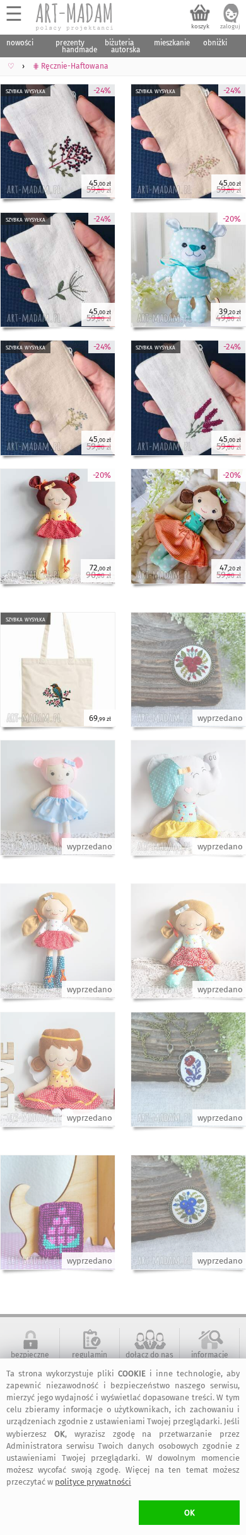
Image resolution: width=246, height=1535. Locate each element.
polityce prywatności (93, 1482)
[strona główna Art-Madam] (75, 17)
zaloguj (230, 26)
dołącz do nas (149, 1355)
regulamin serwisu (89, 1359)
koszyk (200, 26)
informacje (209, 1355)
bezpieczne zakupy (30, 1359)
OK (189, 1512)
